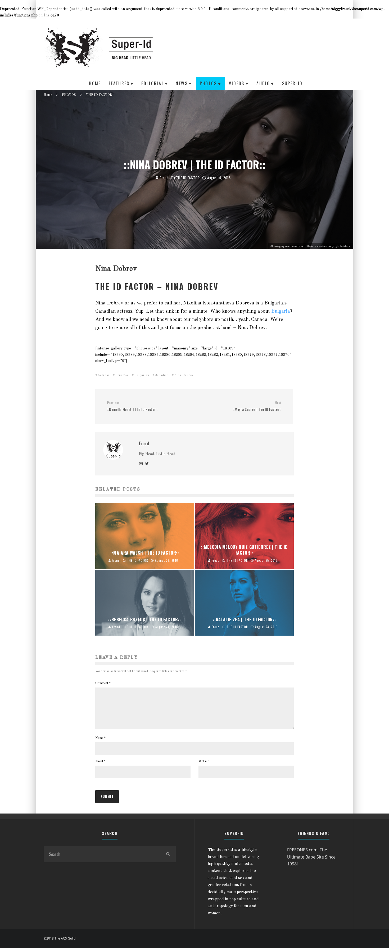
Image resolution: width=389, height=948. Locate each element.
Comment (103, 683)
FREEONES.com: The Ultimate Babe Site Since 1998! (311, 857)
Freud (163, 177)
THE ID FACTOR (188, 177)
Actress (104, 375)
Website (203, 761)
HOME (95, 83)
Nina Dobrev (184, 375)
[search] (168, 854)
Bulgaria (280, 311)
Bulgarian (141, 375)
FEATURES (119, 83)
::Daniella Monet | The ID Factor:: (132, 406)
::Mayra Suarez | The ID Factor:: (257, 406)
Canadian (162, 375)
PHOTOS (208, 83)
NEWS (182, 83)
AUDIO (263, 83)
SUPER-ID (292, 83)
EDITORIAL (152, 83)
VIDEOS (236, 83)
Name (100, 738)
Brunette (122, 375)
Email (100, 761)
